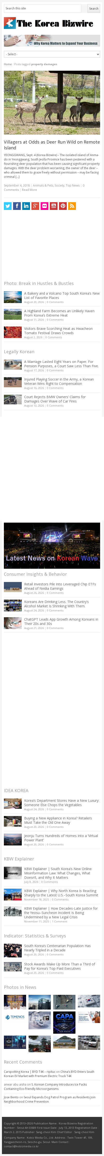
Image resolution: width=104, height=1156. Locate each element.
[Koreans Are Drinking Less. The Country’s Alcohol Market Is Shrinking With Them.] (13, 605)
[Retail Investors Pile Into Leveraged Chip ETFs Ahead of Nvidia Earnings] (13, 587)
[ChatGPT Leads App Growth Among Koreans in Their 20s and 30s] (13, 623)
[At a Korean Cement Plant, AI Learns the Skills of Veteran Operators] (64, 1002)
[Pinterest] (63, 206)
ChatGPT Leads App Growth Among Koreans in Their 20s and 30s (61, 621)
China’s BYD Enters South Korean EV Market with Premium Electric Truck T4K (49, 1074)
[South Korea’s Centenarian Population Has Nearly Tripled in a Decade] (13, 950)
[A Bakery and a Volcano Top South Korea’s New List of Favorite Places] (13, 297)
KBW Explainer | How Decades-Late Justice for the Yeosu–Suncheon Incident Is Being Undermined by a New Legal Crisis (61, 912)
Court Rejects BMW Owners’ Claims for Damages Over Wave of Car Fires (55, 399)
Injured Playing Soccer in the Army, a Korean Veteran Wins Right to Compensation (59, 381)
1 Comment (59, 921)
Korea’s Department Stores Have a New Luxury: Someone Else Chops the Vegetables (61, 802)
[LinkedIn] (26, 206)
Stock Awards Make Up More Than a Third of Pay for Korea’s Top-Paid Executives (59, 966)
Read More (29, 190)
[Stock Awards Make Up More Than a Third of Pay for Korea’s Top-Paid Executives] (13, 966)
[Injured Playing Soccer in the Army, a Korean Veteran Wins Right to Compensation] (13, 382)
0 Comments (55, 302)
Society (59, 185)
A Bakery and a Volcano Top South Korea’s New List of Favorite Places (62, 295)
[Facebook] (17, 206)
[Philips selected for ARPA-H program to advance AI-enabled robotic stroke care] (40, 1020)
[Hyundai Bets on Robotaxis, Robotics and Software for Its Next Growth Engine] (89, 1043)
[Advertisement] (40, 246)
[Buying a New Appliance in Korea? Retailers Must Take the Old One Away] (13, 821)
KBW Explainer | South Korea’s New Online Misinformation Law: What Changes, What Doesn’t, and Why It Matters (58, 873)
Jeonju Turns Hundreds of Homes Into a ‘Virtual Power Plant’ (61, 837)
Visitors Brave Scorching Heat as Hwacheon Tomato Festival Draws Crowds (58, 330)
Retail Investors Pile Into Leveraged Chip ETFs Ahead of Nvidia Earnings (60, 586)
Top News (73, 185)
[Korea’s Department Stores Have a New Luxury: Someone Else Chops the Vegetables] (13, 803)
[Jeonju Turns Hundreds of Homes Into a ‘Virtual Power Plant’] (13, 839)
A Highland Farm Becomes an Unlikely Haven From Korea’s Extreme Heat (59, 313)
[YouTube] (54, 206)
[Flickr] (44, 206)
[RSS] (72, 206)
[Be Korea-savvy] (52, 23)
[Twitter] (8, 206)
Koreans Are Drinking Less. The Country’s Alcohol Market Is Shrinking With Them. (56, 603)
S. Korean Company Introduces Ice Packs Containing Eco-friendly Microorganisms (45, 1086)
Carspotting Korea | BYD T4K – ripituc (29, 1072)
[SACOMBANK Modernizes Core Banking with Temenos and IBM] (15, 1017)
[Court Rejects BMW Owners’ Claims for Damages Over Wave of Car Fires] (13, 399)
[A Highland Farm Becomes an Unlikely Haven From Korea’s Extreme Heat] (13, 314)
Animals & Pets (43, 185)
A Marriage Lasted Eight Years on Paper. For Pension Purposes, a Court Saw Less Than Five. (61, 363)
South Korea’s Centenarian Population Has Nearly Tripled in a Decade (57, 947)
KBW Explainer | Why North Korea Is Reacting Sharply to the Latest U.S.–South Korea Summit (61, 892)
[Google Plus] (35, 206)
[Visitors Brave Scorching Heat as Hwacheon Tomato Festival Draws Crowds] (13, 332)
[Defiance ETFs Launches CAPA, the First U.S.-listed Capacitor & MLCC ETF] (64, 1022)
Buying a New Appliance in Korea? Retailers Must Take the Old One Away (58, 820)
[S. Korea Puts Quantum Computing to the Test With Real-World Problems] (15, 1002)
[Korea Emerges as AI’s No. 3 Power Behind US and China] (89, 1001)
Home (8, 64)
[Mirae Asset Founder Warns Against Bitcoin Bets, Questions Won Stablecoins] (40, 1002)
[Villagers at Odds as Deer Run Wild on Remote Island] (52, 103)
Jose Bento (11, 1097)
